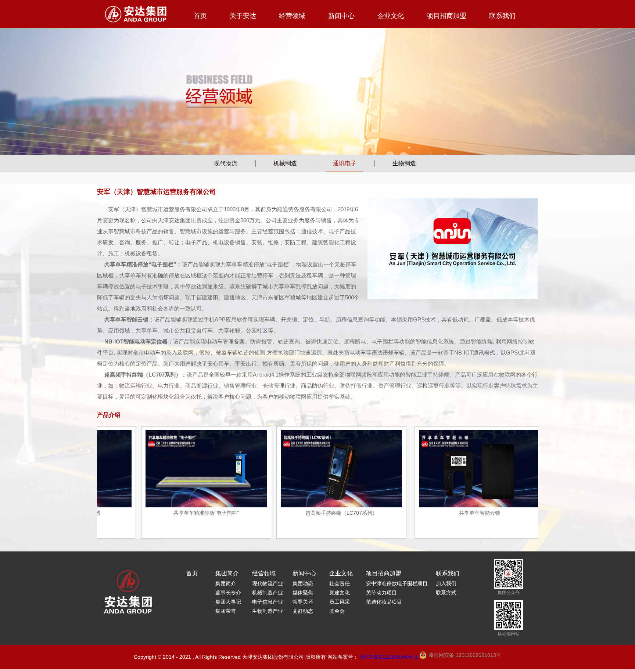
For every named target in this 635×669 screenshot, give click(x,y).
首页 (200, 15)
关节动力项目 (381, 593)
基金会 (337, 611)
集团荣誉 (225, 611)
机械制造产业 (267, 593)
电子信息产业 (267, 602)
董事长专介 (228, 593)
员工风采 (339, 602)
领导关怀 (303, 602)
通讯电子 (344, 163)
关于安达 (243, 15)
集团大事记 (228, 602)
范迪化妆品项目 (384, 602)
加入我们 (446, 583)
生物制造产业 (267, 611)
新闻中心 (341, 15)
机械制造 (285, 163)
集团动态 (303, 583)
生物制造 (404, 163)
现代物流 (225, 163)
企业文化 (390, 15)
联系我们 (502, 15)
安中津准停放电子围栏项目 (397, 583)
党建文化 (339, 593)
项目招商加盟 (446, 15)
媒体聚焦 (303, 593)
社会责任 (339, 583)
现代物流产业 (267, 583)
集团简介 (227, 573)
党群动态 (303, 611)
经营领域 (292, 15)
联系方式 (446, 593)
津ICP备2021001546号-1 (389, 657)
